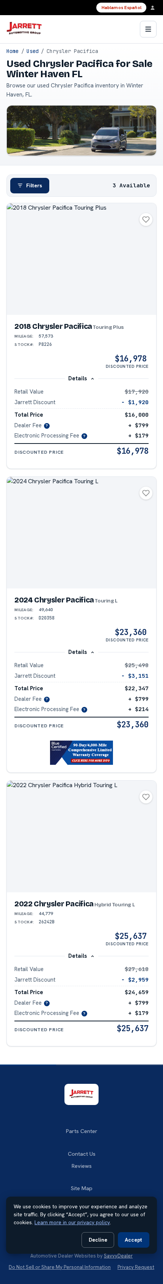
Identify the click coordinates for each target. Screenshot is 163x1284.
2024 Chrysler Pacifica (66, 600)
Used (33, 51)
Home (12, 51)
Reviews (82, 1166)
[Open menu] (148, 29)
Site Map (81, 1188)
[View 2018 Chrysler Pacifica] (81, 259)
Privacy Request (136, 1267)
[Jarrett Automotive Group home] (24, 29)
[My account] (154, 7)
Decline (98, 1239)
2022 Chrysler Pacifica (74, 904)
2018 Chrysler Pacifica (69, 326)
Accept (133, 1239)
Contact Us (82, 1153)
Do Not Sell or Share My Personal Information (60, 1267)
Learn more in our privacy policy (72, 1222)
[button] (81, 753)
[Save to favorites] (145, 219)
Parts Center (81, 1131)
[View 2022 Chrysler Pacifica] (81, 836)
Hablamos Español (121, 8)
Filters (34, 185)
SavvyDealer (118, 1256)
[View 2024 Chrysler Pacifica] (81, 532)
